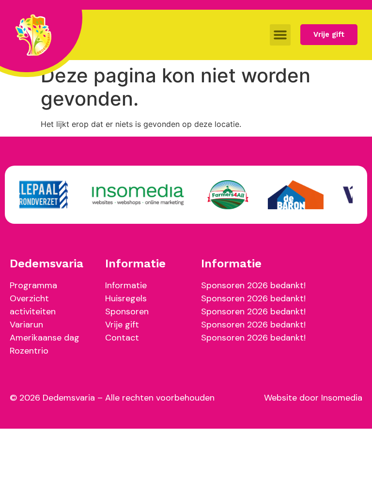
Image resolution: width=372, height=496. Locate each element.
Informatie (126, 285)
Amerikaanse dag (44, 337)
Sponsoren (127, 311)
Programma (33, 285)
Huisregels (126, 298)
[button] (280, 35)
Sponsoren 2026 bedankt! (253, 285)
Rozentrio (29, 350)
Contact (122, 337)
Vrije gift (122, 324)
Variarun (26, 324)
